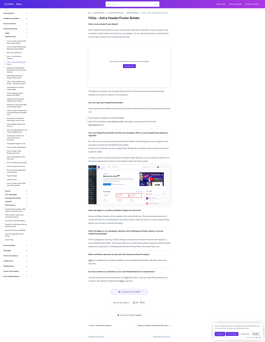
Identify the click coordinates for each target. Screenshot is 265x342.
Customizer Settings (115, 13)
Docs (18, 4)
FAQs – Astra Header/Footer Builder (16, 63)
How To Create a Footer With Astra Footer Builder (16, 184)
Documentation (99, 13)
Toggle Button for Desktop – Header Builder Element (16, 100)
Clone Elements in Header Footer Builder (15, 88)
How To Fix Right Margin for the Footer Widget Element (17, 131)
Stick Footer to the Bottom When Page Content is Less (16, 119)
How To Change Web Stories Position (14, 235)
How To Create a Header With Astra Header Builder (16, 42)
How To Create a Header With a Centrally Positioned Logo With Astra (17, 113)
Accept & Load (129, 66)
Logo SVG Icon (12, 179)
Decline (255, 334)
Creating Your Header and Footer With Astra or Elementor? (15, 138)
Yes (137, 302)
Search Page (9, 240)
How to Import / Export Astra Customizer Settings (14, 216)
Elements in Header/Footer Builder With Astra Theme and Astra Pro (16, 70)
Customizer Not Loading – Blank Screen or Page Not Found (15, 210)
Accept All (220, 334)
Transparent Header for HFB (16, 143)
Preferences (245, 334)
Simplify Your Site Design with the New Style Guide (16, 225)
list (126, 277)
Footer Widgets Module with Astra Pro (16, 125)
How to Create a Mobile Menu (16, 147)
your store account (115, 121)
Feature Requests (235, 4)
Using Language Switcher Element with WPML (15, 94)
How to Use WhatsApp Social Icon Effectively (16, 171)
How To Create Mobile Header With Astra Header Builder (16, 48)
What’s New (221, 4)
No (144, 302)
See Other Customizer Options (15, 221)
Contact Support (135, 315)
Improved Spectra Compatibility (15, 230)
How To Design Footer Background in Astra (14, 152)
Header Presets (12, 176)
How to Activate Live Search (16, 166)
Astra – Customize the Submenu (14, 57)
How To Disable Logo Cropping (17, 163)
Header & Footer (132, 13)
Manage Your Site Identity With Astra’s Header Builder (17, 106)
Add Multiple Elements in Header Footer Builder (15, 77)
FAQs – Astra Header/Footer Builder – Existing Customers (16, 83)
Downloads (93, 125)
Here (90, 260)
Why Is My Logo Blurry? (14, 53)
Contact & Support (252, 4)
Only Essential (232, 334)
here (122, 118)
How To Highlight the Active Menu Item (16, 158)
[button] (129, 292)
